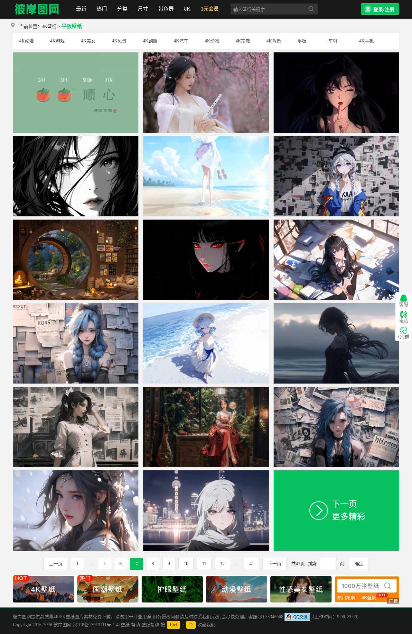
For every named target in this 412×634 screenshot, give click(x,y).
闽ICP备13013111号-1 (94, 624)
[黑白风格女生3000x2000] (75, 138)
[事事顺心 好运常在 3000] (75, 54)
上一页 (55, 563)
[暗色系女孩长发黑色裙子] (336, 305)
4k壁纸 (123, 624)
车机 (332, 41)
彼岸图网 (37, 9)
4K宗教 (243, 41)
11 (204, 563)
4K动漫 (26, 41)
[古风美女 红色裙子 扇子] (206, 389)
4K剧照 (150, 41)
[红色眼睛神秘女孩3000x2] (206, 222)
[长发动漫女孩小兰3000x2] (336, 54)
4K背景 (274, 41)
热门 (102, 9)
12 (222, 563)
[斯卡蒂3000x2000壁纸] (206, 472)
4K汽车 (181, 41)
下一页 (274, 563)
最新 (81, 9)
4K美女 (88, 41)
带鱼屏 (166, 9)
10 (186, 563)
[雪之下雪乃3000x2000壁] (336, 222)
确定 (358, 563)
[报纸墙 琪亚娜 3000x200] (336, 138)
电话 (403, 320)
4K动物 (212, 41)
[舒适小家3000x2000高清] (75, 222)
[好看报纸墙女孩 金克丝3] (75, 305)
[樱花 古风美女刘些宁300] (206, 54)
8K (187, 9)
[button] (380, 9)
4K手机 (366, 41)
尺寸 (143, 9)
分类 (122, 9)
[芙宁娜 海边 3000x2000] (206, 305)
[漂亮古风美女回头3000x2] (75, 472)
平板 (301, 41)
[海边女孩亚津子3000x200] (206, 138)
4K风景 (119, 41)
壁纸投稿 (150, 624)
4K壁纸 (49, 26)
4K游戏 (57, 41)
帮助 (135, 624)
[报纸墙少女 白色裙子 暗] (75, 389)
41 (251, 563)
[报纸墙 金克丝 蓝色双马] (336, 389)
